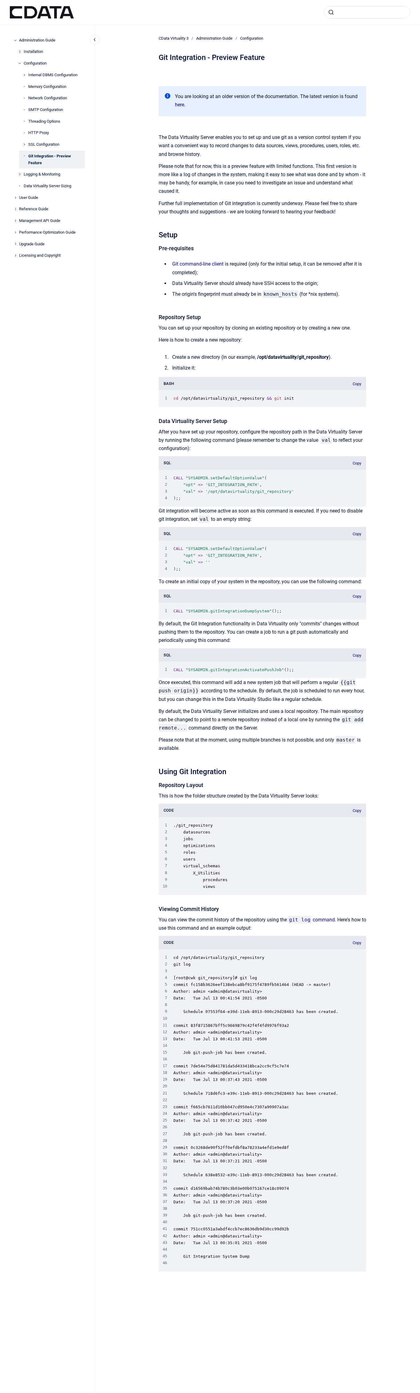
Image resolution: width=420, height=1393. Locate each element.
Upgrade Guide (32, 244)
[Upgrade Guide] (15, 243)
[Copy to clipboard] (156, 234)
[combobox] (367, 12)
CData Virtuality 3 (173, 38)
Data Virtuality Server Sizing (47, 186)
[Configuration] (19, 63)
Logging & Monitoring (42, 174)
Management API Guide (39, 220)
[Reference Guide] (15, 209)
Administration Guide (37, 40)
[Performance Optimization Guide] (15, 232)
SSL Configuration (43, 144)
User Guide (28, 197)
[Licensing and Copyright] (15, 255)
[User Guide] (15, 197)
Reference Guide (33, 209)
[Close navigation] (95, 40)
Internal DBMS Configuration (52, 75)
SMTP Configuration (45, 109)
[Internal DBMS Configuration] (24, 75)
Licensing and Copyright (40, 255)
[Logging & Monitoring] (19, 174)
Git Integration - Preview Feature (49, 159)
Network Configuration (47, 98)
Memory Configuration (47, 86)
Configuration (35, 63)
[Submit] (331, 12)
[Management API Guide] (15, 220)
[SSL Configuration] (24, 144)
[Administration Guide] (15, 40)
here (179, 105)
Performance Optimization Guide (47, 232)
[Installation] (19, 51)
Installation (33, 51)
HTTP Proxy (38, 132)
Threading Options (44, 121)
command (312, 920)
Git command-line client (198, 264)
